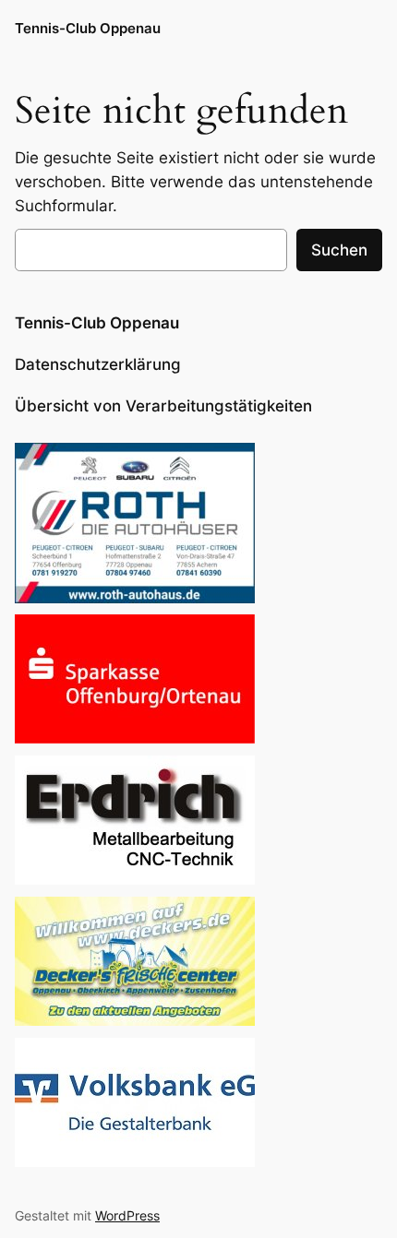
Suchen (339, 250)
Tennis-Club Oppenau (88, 28)
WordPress (127, 1215)
